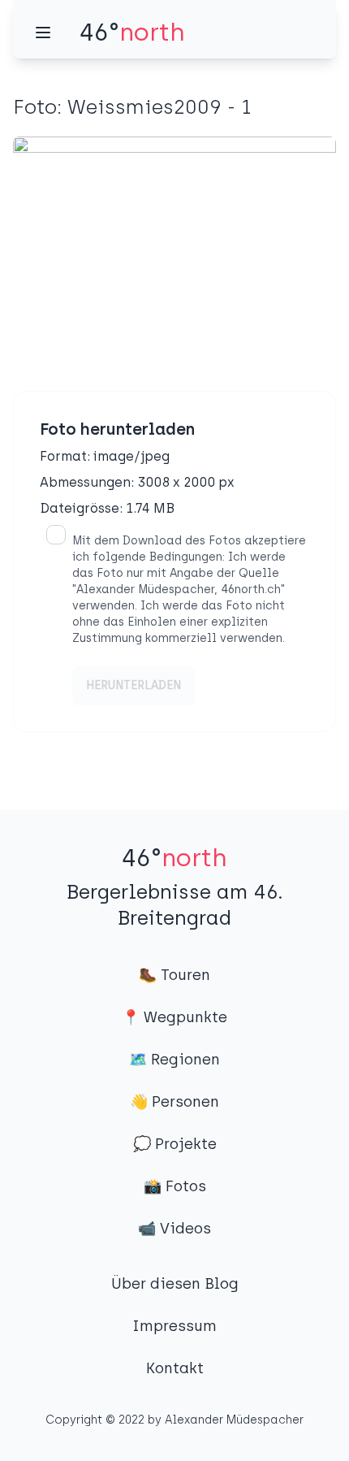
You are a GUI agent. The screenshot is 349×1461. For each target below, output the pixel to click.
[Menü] (43, 32)
